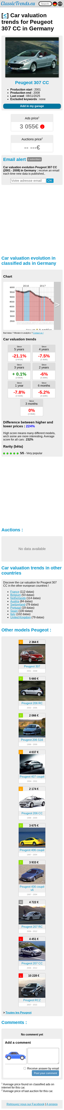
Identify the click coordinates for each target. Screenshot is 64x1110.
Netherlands (18, 598)
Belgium (15, 594)
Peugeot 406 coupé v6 (32, 888)
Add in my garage (32, 106)
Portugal (15, 607)
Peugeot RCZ (32, 1000)
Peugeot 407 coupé (32, 776)
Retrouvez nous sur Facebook (25, 1104)
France (14, 591)
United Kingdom (20, 617)
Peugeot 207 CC (32, 963)
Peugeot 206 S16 (32, 739)
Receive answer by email (42, 1068)
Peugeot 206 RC (32, 703)
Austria (14, 601)
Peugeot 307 (32, 666)
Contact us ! (38, 333)
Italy (12, 614)
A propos (52, 1104)
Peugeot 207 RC (32, 926)
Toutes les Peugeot (18, 1012)
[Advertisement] (32, 220)
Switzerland (17, 604)
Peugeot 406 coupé (32, 850)
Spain (14, 610)
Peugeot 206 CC (32, 813)
